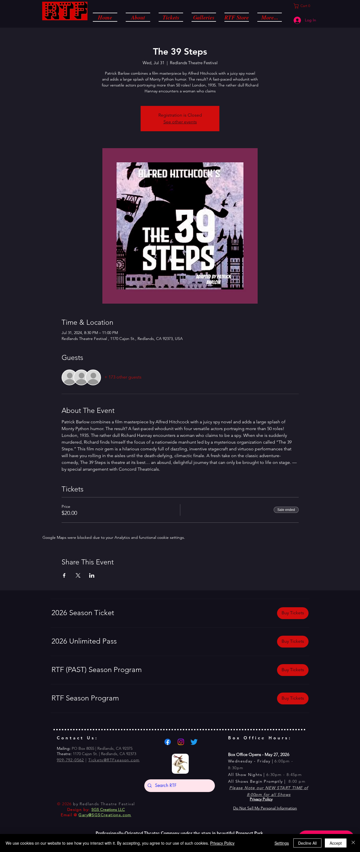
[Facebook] (167, 742)
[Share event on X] (78, 575)
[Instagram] (181, 742)
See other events (180, 121)
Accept (336, 843)
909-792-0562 (70, 759)
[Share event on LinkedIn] (91, 575)
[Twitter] (194, 742)
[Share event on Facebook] (64, 575)
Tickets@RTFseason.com (114, 759)
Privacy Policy (222, 843)
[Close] (353, 842)
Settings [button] (281, 843)
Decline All (307, 843)
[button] (138, 17)
